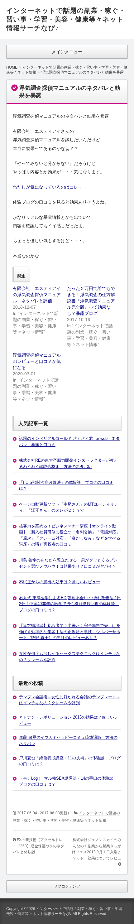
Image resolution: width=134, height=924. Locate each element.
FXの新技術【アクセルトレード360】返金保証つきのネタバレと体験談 (38, 846)
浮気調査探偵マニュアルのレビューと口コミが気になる (37, 361)
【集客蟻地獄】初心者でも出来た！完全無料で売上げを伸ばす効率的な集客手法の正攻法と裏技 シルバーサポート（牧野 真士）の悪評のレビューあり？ (69, 631)
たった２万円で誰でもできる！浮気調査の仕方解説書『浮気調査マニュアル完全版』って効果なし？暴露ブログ (91, 301)
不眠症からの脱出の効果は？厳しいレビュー (59, 582)
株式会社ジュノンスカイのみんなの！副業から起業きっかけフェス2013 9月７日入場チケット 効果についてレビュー (96, 852)
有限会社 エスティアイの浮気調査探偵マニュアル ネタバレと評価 (37, 294)
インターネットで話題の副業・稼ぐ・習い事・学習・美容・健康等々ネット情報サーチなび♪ (66, 19)
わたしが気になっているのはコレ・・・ (52, 187)
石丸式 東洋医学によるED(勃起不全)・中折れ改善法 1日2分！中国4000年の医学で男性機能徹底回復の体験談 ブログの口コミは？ (70, 603)
